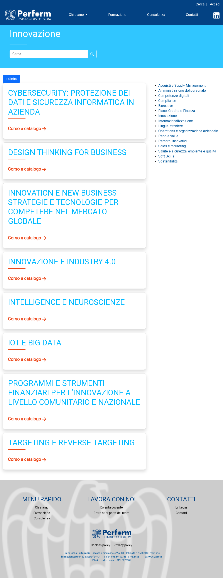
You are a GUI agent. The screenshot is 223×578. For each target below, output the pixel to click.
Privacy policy (123, 545)
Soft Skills (166, 156)
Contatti (192, 15)
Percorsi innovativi (172, 141)
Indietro (11, 79)
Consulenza (156, 15)
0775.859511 (135, 556)
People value (168, 136)
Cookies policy (100, 545)
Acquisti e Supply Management (182, 85)
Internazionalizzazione (175, 121)
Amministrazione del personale (182, 90)
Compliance (167, 101)
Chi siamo (42, 507)
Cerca (200, 4)
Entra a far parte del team (111, 513)
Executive (165, 106)
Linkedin (181, 507)
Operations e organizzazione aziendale (188, 131)
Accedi (215, 4)
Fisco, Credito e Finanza (176, 111)
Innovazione (167, 116)
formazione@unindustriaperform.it (80, 556)
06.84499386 (119, 556)
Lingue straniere (170, 126)
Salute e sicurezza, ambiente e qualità (187, 151)
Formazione (117, 15)
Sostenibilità (167, 161)
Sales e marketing (172, 146)
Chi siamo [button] (77, 15)
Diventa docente (111, 507)
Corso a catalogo (25, 128)
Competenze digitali (173, 96)
